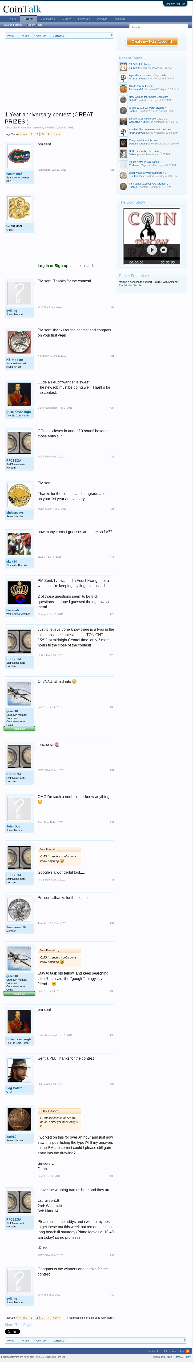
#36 (112, 1035)
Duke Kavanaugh (18, 412)
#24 (112, 407)
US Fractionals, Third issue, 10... (147, 151)
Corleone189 (136, 165)
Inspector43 (136, 67)
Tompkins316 (16, 927)
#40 (112, 1294)
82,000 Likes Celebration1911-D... (148, 118)
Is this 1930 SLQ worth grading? (147, 107)
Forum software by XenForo (33, 1356)
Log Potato (14, 1088)
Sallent (133, 154)
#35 (112, 991)
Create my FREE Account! (152, 42)
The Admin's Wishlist (130, 285)
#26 (112, 508)
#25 (112, 456)
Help (165, 1351)
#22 (112, 306)
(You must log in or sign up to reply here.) (90, 1317)
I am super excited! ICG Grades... (148, 183)
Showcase (84, 18)
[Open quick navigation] (111, 35)
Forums (28, 18)
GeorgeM (13, 610)
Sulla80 (133, 100)
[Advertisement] (59, 78)
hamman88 (14, 174)
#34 (112, 923)
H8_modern (14, 360)
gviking (11, 311)
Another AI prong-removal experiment (150, 129)
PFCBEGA (51, 127)
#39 (112, 1255)
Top (182, 1351)
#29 (112, 655)
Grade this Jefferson (141, 86)
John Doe (13, 826)
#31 (112, 770)
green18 (12, 711)
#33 (112, 879)
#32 (112, 822)
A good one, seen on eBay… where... (150, 75)
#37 (112, 1083)
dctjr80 (11, 1137)
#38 (112, 1176)
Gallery (67, 18)
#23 (112, 355)
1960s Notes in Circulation (144, 161)
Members (120, 18)
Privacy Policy (182, 1356)
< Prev (23, 134)
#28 (112, 614)
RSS (187, 1351)
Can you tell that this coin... (144, 140)
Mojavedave (15, 512)
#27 (112, 557)
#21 (112, 169)
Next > (56, 134)
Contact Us (154, 1351)
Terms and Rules (162, 1356)
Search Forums (13, 24)
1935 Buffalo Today (140, 64)
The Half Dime (137, 176)
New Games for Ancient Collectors (148, 96)
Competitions (48, 18)
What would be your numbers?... (147, 172)
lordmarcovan (137, 78)
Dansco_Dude (137, 143)
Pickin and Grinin (138, 89)
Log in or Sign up (175, 3)
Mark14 (11, 561)
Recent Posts (34, 24)
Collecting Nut (137, 121)
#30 (112, 707)
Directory (102, 18)
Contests (26, 127)
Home (13, 18)
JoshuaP (134, 111)
